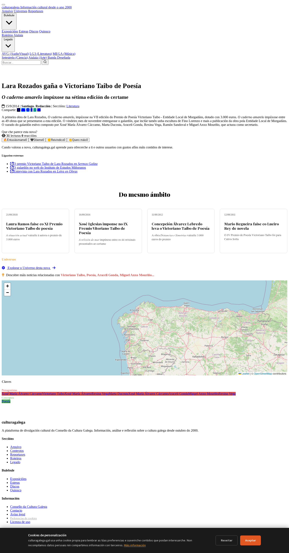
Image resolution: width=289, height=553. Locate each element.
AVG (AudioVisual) (15, 54)
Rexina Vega (100, 393)
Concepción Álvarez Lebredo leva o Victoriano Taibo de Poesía (180, 226)
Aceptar (250, 540)
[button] (7, 286)
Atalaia (18, 35)
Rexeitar (226, 540)
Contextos (17, 450)
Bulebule (9, 15)
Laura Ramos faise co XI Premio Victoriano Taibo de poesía (34, 226)
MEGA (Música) (64, 54)
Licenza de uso (20, 522)
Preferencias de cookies (23, 518)
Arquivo (7, 11)
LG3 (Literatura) (41, 54)
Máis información (135, 545)
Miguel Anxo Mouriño (203, 393)
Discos (33, 31)
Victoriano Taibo (53, 393)
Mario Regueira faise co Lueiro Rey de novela (251, 226)
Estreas (23, 31)
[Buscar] (45, 62)
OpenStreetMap (263, 373)
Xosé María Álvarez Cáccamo (22, 393)
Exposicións (10, 31)
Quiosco (44, 31)
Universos (20, 11)
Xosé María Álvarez (78, 393)
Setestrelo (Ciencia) (15, 57)
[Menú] (3, 4)
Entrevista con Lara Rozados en (45, 171)
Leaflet (245, 373)
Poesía (6, 401)
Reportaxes (35, 11)
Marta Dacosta (118, 393)
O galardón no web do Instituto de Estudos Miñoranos (50, 167)
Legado (8, 39)
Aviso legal (17, 514)
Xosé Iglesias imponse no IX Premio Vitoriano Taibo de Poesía (103, 228)
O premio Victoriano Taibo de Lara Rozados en (56, 164)
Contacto (16, 510)
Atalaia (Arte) (37, 57)
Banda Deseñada (59, 57)
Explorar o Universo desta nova (29, 268)
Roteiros (7, 35)
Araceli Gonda (178, 393)
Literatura (72, 106)
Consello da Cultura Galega (28, 506)
